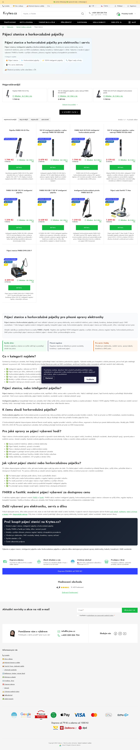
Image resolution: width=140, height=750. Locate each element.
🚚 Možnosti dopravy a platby (35, 6)
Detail (19, 167)
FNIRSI (35, 497)
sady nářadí (114, 512)
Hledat (82, 13)
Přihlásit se (129, 610)
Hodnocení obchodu (70, 582)
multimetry (122, 512)
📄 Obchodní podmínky (9, 670)
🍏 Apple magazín (7, 699)
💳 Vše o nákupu (18, 6)
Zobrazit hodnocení (70, 592)
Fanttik (41, 497)
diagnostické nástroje (20, 514)
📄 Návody (5, 688)
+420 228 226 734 (99, 13)
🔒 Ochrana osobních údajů (10, 692)
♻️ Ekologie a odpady (9, 677)
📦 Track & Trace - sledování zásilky (13, 666)
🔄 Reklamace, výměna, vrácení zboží (13, 673)
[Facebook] (115, 633)
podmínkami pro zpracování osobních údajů (100, 615)
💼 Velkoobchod (7, 695)
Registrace (133, 6)
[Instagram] (120, 633)
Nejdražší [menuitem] (34, 120)
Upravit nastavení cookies (84, 743)
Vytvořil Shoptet (66, 745)
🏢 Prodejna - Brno (8, 681)
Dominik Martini (76, 745)
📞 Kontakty (5, 6)
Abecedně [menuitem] (45, 120)
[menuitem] (10, 22)
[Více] (132, 22)
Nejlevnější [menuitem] (24, 120)
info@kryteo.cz (68, 631)
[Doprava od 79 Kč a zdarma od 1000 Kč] (70, 728)
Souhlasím (90, 379)
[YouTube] (124, 633)
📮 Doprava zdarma (8, 684)
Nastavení (49, 378)
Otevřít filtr (70, 112)
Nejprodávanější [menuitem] (10, 120)
